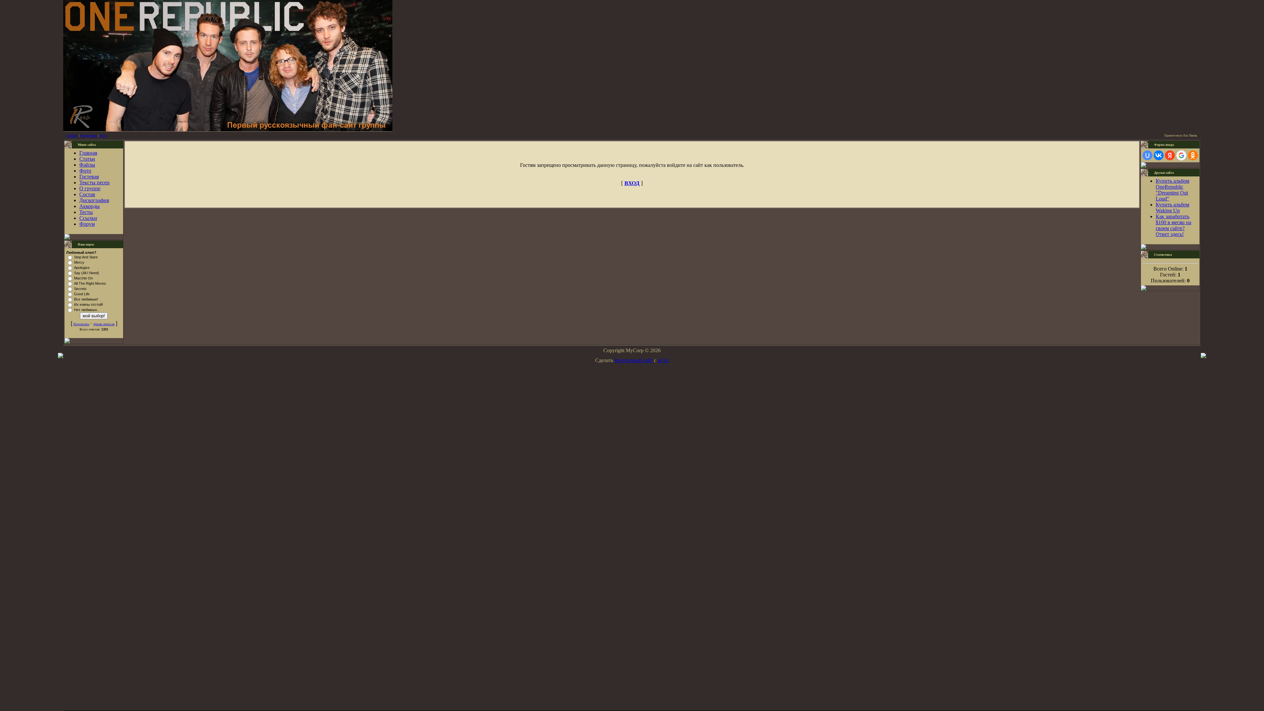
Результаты (81, 324)
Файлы (87, 165)
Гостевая (89, 176)
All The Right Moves (90, 283)
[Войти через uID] (1147, 155)
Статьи (87, 159)
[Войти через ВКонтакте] (1159, 155)
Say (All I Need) (86, 273)
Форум (87, 224)
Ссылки (88, 218)
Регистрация (88, 135)
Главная (72, 135)
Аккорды (89, 206)
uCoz (663, 360)
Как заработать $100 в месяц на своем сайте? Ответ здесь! (1173, 225)
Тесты (86, 212)
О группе (89, 188)
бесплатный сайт (634, 360)
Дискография (94, 200)
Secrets (80, 289)
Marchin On (83, 278)
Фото (85, 170)
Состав (87, 194)
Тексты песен (94, 182)
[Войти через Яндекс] (1170, 155)
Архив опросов (104, 324)
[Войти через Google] (1181, 155)
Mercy (79, 262)
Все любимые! (86, 299)
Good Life (82, 294)
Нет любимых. (86, 310)
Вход (103, 135)
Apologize (82, 268)
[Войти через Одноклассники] (1193, 155)
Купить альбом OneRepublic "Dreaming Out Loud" (1172, 189)
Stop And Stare (86, 257)
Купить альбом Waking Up (1172, 207)
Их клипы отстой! (88, 304)
